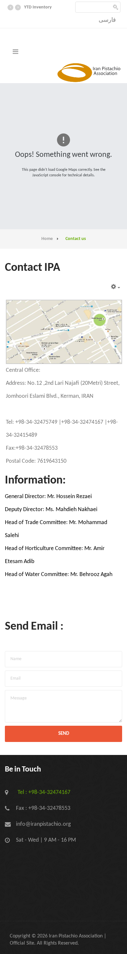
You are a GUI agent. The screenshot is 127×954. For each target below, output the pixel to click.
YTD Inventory (38, 7)
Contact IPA (32, 268)
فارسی (107, 20)
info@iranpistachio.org (43, 824)
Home (47, 238)
